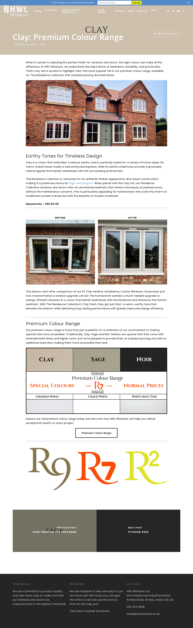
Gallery (120, 11)
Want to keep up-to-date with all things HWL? (73, 2)
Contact (142, 11)
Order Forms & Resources (71, 11)
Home (38, 11)
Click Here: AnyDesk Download (89, 611)
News (130, 11)
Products (51, 10)
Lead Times (101, 11)
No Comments (167, 33)
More (154, 10)
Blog (42, 44)
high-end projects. (81, 183)
